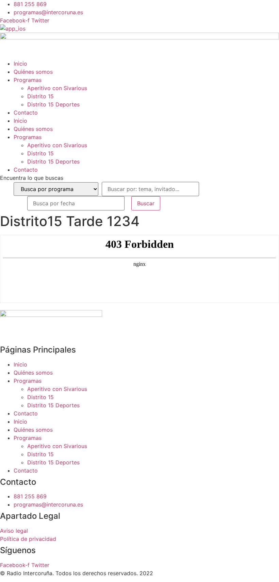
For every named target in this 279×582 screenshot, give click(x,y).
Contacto (26, 112)
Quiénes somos (33, 71)
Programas (28, 79)
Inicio (20, 63)
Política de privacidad (28, 538)
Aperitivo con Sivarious (57, 88)
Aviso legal (14, 530)
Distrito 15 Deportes (53, 104)
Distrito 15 (40, 96)
